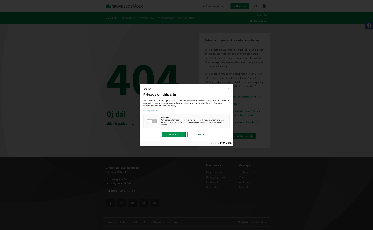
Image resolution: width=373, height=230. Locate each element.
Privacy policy (150, 110)
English (147, 89)
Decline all (199, 134)
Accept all (173, 134)
